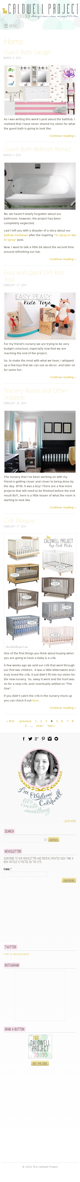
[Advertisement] (28, 913)
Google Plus (37, 739)
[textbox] (25, 839)
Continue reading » (63, 135)
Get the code (40, 1063)
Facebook (24, 739)
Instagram (50, 739)
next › (40, 725)
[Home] (40, 16)
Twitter (30, 739)
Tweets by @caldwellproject (16, 954)
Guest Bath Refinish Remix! (37, 149)
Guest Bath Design (27, 52)
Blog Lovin (56, 739)
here (35, 700)
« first (10, 721)
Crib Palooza (19, 521)
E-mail (8, 869)
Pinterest (43, 739)
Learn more (70, 821)
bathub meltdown (16, 235)
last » (51, 725)
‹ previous (24, 721)
